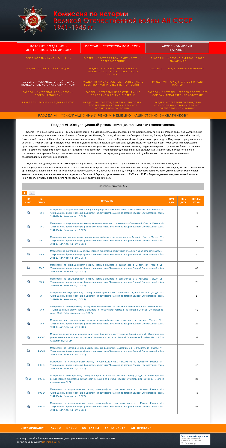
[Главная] (108, 35)
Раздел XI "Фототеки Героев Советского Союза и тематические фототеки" (178, 93)
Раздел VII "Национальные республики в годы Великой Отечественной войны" (113, 83)
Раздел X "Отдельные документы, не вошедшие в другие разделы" (113, 93)
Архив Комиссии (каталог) (177, 48)
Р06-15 (41, 406)
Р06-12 (41, 365)
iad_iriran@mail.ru (51, 442)
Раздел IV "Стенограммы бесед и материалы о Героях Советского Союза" (113, 71)
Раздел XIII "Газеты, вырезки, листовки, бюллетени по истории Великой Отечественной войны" (113, 105)
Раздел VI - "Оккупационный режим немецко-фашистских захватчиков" (48, 83)
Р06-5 (41, 268)
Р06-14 (41, 393)
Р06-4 (41, 254)
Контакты (90, 428)
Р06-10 (41, 337)
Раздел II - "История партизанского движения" (177, 59)
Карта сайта (115, 428)
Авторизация (142, 428)
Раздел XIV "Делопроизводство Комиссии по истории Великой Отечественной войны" (177, 105)
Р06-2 (41, 226)
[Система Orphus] (194, 444)
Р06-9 (41, 323)
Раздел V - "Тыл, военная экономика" (178, 68)
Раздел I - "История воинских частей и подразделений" (113, 59)
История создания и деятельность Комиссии (49, 48)
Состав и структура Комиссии (113, 46)
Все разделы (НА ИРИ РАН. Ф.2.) (48, 58)
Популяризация (32, 428)
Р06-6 (41, 282)
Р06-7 (41, 296)
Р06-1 (41, 213)
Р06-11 (41, 351)
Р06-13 (41, 379)
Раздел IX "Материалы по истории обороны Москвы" (48, 93)
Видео (71, 428)
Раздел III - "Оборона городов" (48, 68)
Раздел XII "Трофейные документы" (48, 102)
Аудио (56, 428)
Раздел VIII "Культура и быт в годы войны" (177, 83)
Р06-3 (41, 240)
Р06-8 (41, 310)
